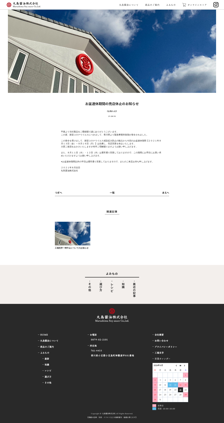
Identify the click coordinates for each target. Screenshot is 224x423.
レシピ (48, 370)
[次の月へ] (185, 365)
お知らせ (112, 111)
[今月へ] (180, 365)
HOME (44, 334)
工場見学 (159, 352)
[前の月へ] (175, 365)
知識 (47, 364)
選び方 (48, 376)
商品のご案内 (152, 4)
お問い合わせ (161, 340)
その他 (48, 382)
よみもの (171, 4)
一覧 (112, 192)
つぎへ (58, 192)
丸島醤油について (129, 4)
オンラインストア (197, 4)
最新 (47, 358)
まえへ (165, 192)
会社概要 (159, 334)
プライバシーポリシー (166, 346)
